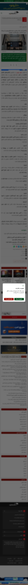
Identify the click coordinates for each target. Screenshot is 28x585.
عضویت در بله (19, 299)
